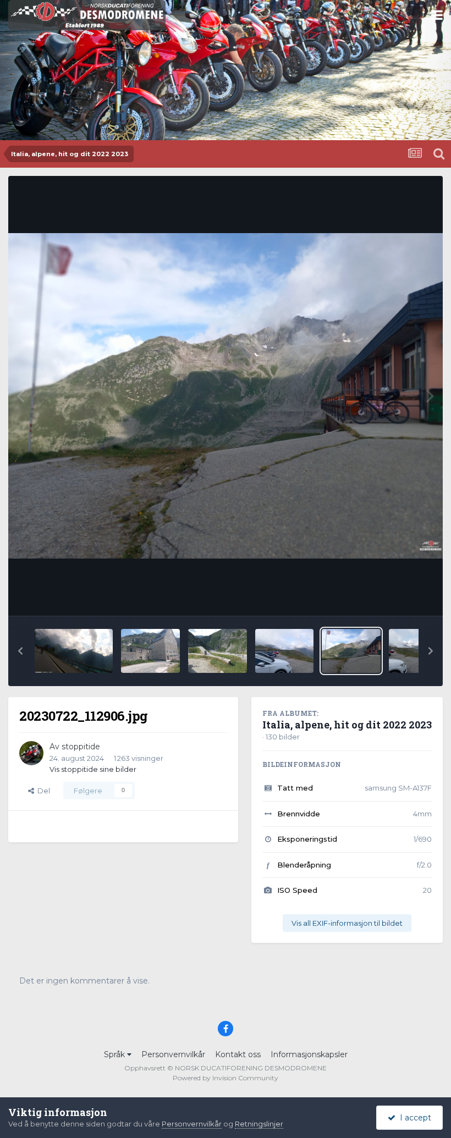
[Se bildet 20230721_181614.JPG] (74, 651)
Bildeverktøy (395, 596)
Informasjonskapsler (309, 1054)
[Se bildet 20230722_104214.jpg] (217, 651)
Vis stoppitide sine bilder (93, 769)
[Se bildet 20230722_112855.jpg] (284, 651)
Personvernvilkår (173, 1054)
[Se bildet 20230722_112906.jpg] (351, 651)
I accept (413, 1118)
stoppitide (81, 747)
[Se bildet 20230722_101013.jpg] (150, 651)
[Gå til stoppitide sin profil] (31, 753)
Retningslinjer (259, 1123)
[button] (20, 651)
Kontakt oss (238, 1054)
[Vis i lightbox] (225, 396)
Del (42, 790)
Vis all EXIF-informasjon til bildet (347, 923)
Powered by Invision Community (225, 1078)
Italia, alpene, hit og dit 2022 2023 (347, 724)
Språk (115, 1054)
